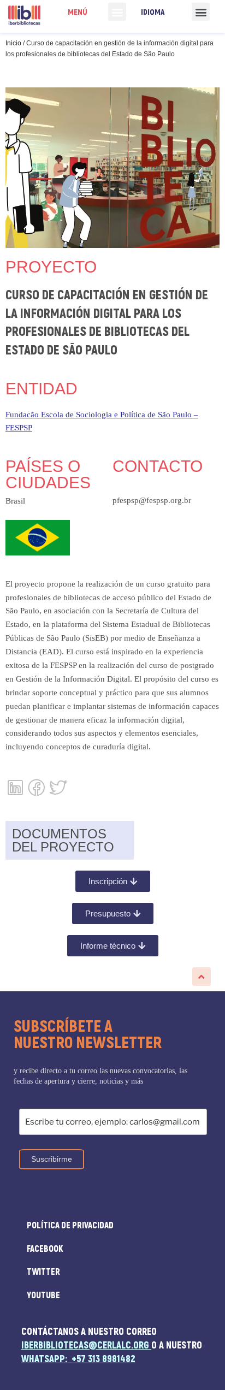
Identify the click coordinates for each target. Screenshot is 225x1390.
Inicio (13, 43)
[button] (117, 12)
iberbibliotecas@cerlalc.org (85, 1345)
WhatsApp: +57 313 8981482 (78, 1359)
